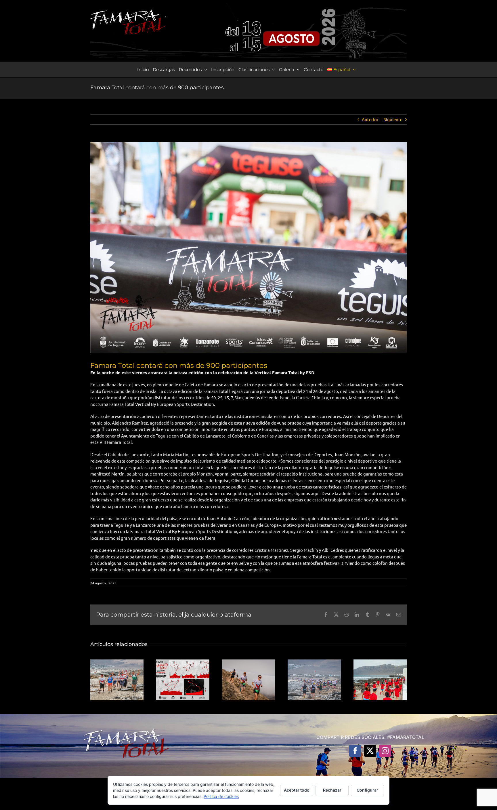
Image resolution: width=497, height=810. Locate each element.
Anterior (370, 119)
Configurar (367, 790)
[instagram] (385, 751)
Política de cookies (221, 796)
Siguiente (393, 119)
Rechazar (332, 790)
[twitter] (370, 751)
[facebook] (355, 751)
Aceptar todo (296, 790)
